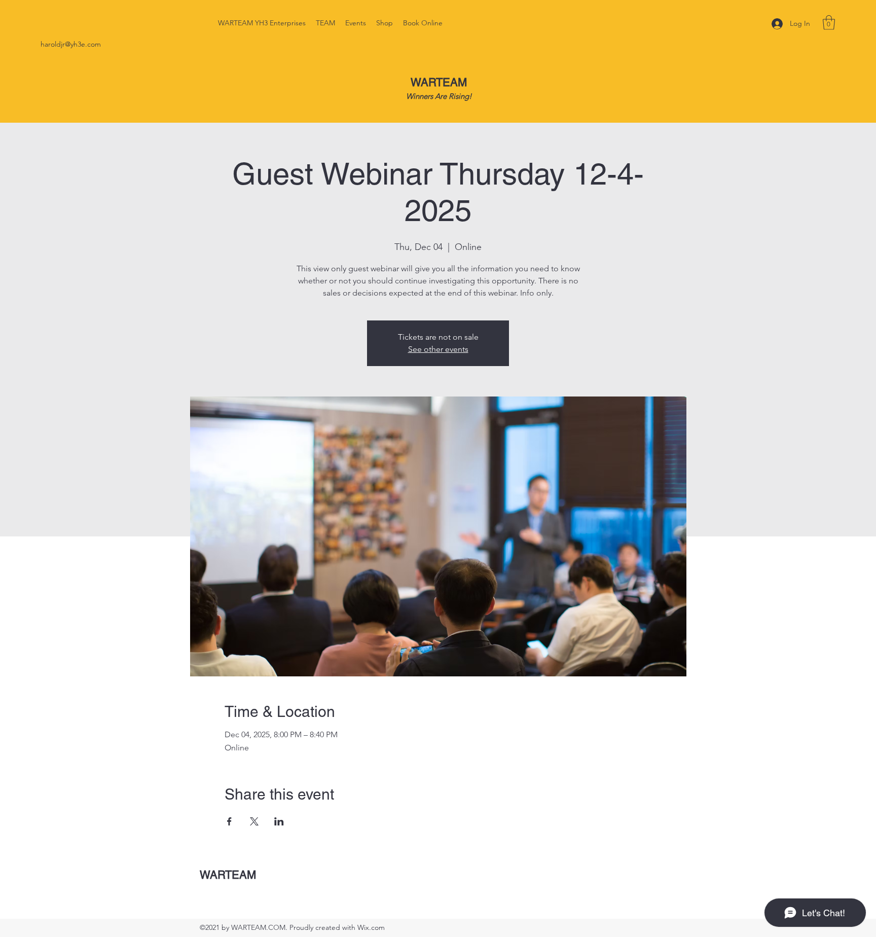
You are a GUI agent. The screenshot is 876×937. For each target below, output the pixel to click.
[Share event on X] (254, 821)
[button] (829, 22)
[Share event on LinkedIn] (279, 821)
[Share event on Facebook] (229, 821)
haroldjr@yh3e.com (71, 44)
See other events (438, 349)
